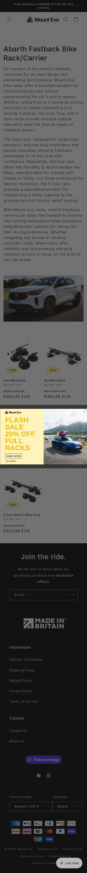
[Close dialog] (84, 411)
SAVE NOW (13, 456)
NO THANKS (11, 461)
